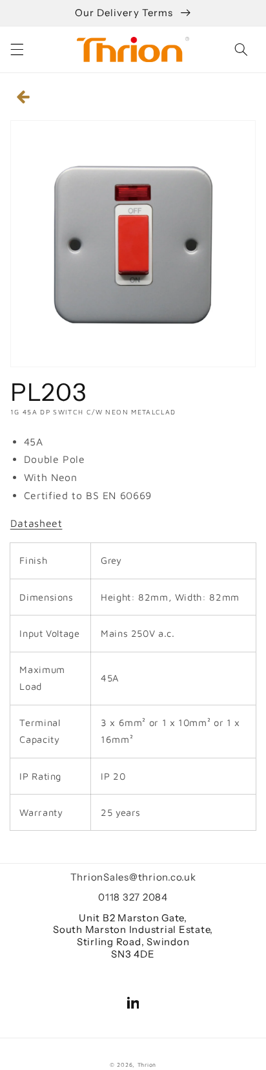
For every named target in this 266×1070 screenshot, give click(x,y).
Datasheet (36, 523)
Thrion (147, 1065)
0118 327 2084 (133, 897)
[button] (17, 49)
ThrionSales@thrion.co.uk (133, 877)
